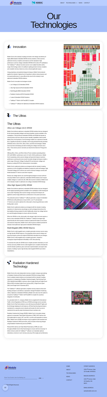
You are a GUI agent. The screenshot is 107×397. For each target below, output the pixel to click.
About (62, 3)
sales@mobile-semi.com (90, 391)
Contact (87, 3)
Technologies (71, 3)
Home (68, 366)
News (80, 3)
